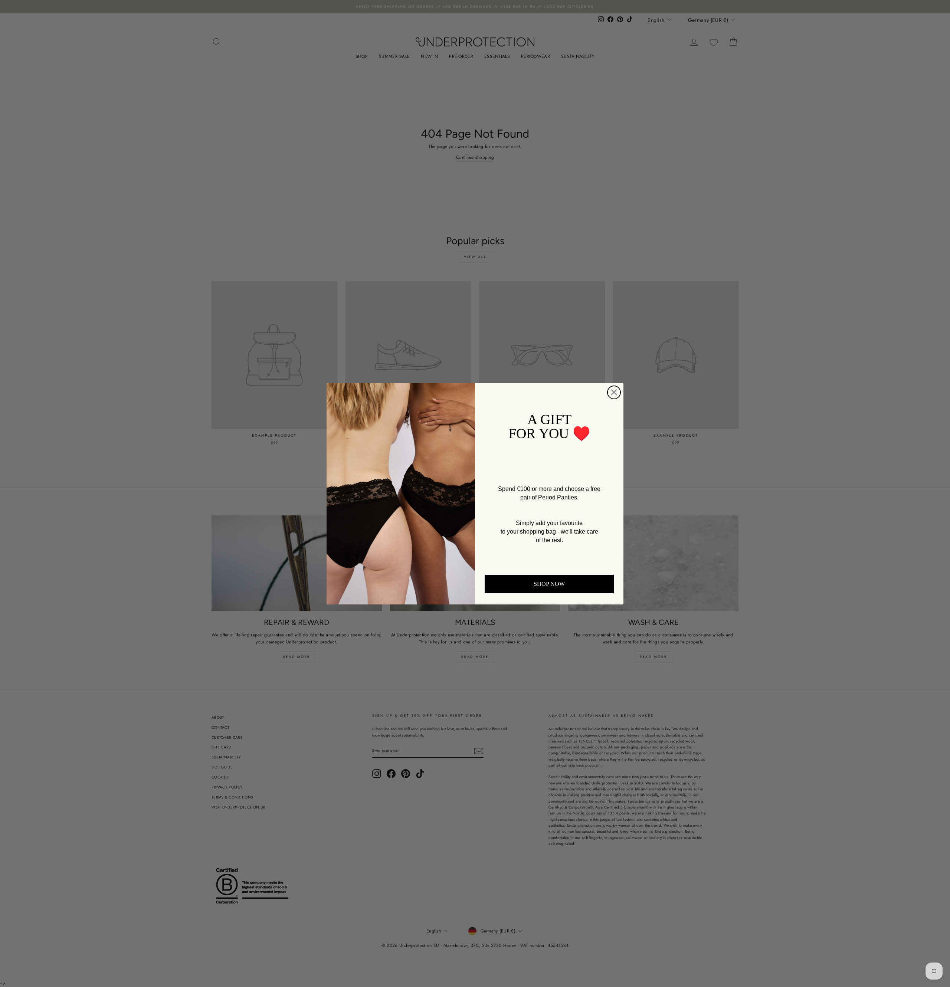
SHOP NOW (549, 584)
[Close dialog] (613, 392)
